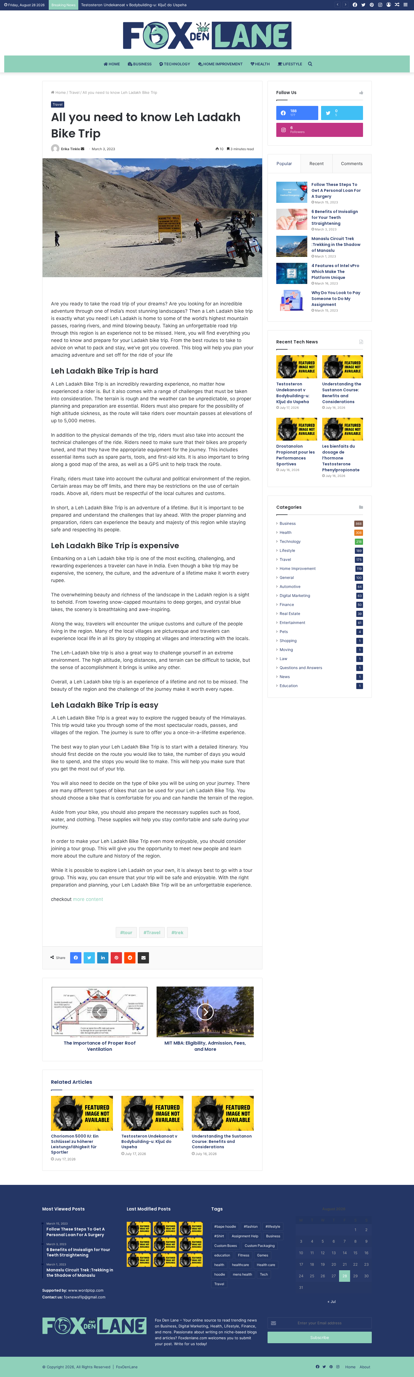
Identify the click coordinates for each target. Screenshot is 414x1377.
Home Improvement (222, 64)
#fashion (251, 1226)
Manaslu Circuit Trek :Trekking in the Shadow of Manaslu (335, 244)
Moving (286, 649)
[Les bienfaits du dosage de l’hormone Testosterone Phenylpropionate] (342, 429)
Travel (74, 92)
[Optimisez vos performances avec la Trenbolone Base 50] (191, 1244)
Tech (264, 1274)
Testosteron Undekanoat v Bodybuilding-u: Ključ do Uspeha (149, 1141)
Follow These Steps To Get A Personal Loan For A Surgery (336, 190)
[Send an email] (82, 149)
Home (114, 64)
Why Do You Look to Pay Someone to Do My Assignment (335, 298)
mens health (242, 1274)
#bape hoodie (225, 1226)
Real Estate (290, 613)
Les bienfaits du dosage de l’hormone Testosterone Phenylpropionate (341, 458)
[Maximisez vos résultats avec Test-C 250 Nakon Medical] (139, 1260)
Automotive (290, 586)
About (365, 1367)
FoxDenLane (127, 1367)
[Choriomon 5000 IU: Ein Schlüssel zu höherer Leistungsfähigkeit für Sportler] (82, 1113)
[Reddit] (129, 957)
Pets (284, 631)
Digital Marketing (295, 595)
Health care (266, 1265)
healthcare (240, 1265)
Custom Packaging (260, 1245)
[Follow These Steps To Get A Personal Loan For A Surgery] (291, 192)
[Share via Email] (143, 957)
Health (262, 64)
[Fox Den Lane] (207, 35)
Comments (352, 163)
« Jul (332, 1301)
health (219, 1265)
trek (178, 932)
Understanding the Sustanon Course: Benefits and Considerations (139, 5)
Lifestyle (292, 64)
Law (283, 658)
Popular (284, 163)
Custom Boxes (225, 1245)
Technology (176, 64)
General (287, 577)
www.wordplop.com (85, 1290)
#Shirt (219, 1236)
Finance (287, 604)
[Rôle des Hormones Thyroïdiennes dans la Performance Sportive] (165, 1260)
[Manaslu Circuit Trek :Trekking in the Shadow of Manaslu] (291, 246)
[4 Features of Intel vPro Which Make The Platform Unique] (291, 273)
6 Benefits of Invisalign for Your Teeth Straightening (334, 217)
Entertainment (292, 622)
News (285, 676)
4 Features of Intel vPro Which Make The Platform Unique (335, 271)
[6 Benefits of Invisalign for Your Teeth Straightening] (291, 219)
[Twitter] (89, 957)
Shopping (288, 640)
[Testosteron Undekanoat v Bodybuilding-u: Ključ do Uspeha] (152, 1113)
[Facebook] (75, 957)
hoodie (219, 1274)
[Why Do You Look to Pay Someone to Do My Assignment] (291, 300)
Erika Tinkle (70, 149)
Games (262, 1255)
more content (88, 899)
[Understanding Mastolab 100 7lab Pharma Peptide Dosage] (191, 1260)
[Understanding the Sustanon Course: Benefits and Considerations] (223, 1113)
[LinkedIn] (102, 957)
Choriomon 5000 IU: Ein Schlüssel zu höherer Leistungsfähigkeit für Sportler (75, 1144)
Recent (317, 163)
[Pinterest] (116, 957)
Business (142, 64)
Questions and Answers (301, 667)
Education (289, 685)
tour (127, 932)
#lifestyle (273, 1226)
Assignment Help (245, 1236)
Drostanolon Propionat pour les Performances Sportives (295, 455)
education (222, 1255)
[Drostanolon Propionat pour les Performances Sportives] (296, 429)
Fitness (243, 1255)
